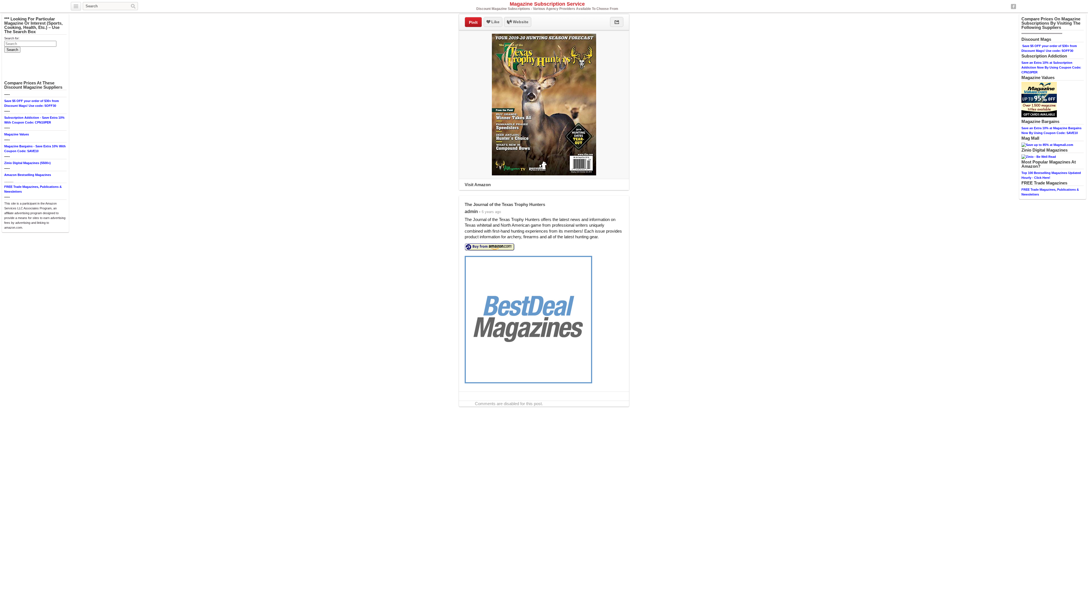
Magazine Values (16, 134)
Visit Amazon (478, 184)
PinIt (473, 22)
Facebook (1013, 6)
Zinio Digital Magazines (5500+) (27, 163)
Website (520, 22)
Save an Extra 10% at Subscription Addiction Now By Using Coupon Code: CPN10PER (1051, 67)
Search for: (12, 38)
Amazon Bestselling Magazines (27, 175)
